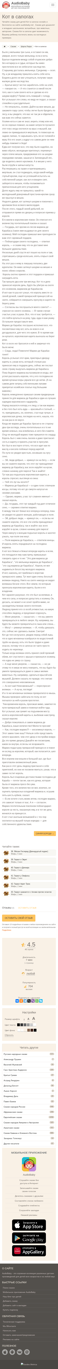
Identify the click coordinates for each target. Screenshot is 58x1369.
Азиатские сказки (11, 1128)
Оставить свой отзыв (19, 918)
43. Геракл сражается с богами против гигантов (31, 892)
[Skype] (41, 1001)
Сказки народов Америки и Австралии (21, 1122)
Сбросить (9, 1035)
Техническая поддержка (14, 1322)
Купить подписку (10, 1310)
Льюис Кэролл (10, 1091)
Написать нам (9, 1330)
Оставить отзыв (27, 908)
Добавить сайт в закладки (14, 1305)
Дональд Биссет (11, 1086)
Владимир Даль (11, 1096)
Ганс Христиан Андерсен (15, 1070)
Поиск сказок (9, 1288)
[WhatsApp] (37, 1001)
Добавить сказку (10, 1301)
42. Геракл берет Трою (20, 884)
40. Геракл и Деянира (20, 868)
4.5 (31, 944)
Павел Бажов (10, 1101)
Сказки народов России (14, 1107)
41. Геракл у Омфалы (20, 876)
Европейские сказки (13, 1117)
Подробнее (6, 930)
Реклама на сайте (11, 1339)
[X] (29, 1001)
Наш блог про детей (12, 1296)
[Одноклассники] (21, 1001)
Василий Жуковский (13, 1064)
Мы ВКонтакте (9, 1326)
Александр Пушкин (12, 1059)
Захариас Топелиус (13, 1138)
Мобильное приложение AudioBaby (19, 1292)
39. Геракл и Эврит (19, 859)
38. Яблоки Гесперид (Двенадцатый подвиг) (29, 851)
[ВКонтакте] (17, 1001)
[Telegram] (25, 1001)
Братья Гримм (10, 1075)
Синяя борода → (45, 833)
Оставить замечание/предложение (19, 1335)
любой (30, 973)
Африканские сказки (13, 1112)
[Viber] (33, 1001)
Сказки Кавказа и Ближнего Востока (20, 1133)
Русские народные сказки (15, 1054)
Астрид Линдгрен (11, 1080)
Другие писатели (11, 1143)
